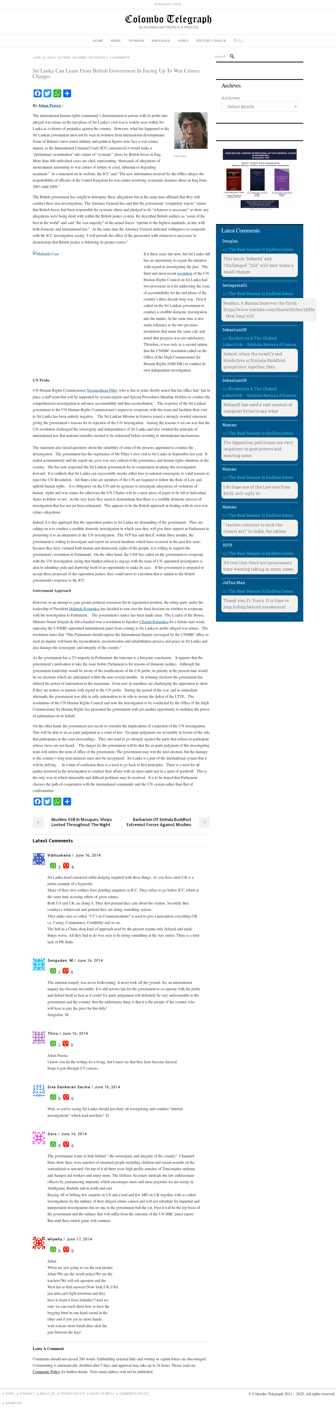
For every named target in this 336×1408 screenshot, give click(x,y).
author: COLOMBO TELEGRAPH (82, 57)
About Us (47, 1393)
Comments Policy (134, 1393)
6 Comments (120, 57)
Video (10, 1393)
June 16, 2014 (43, 57)
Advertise (14, 1403)
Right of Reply (102, 1393)
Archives (230, 98)
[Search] (230, 56)
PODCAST (27, 1393)
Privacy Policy (73, 1393)
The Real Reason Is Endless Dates (260, 249)
